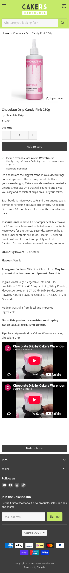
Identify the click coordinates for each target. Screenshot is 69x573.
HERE (27, 324)
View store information (16, 169)
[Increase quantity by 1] (33, 135)
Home (5, 33)
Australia (33, 532)
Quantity (7, 127)
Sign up (55, 516)
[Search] (62, 23)
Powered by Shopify (34, 567)
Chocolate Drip (14, 115)
